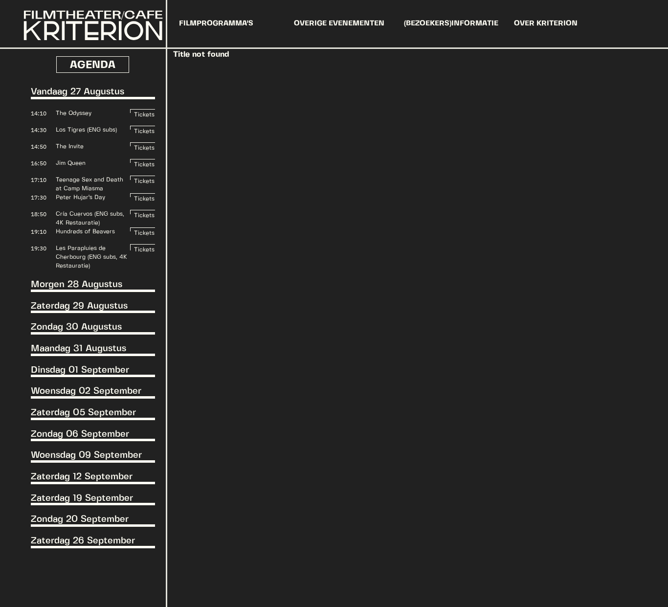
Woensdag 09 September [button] (86, 455)
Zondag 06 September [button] (80, 434)
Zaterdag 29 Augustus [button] (79, 306)
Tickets (144, 112)
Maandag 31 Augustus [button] (78, 348)
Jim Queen (71, 163)
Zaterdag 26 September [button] (83, 541)
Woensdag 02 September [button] (86, 391)
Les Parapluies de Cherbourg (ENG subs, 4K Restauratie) (91, 257)
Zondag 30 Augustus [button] (76, 327)
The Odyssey (73, 113)
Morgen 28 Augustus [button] (76, 284)
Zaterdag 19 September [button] (82, 498)
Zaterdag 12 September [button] (82, 476)
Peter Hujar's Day (80, 197)
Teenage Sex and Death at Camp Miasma (89, 184)
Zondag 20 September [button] (80, 519)
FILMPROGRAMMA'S (216, 23)
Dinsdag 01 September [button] (80, 370)
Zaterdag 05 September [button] (83, 412)
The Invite (70, 146)
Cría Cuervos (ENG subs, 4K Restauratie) (90, 218)
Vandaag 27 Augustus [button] (77, 92)
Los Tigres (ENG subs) (86, 130)
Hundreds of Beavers (85, 231)
